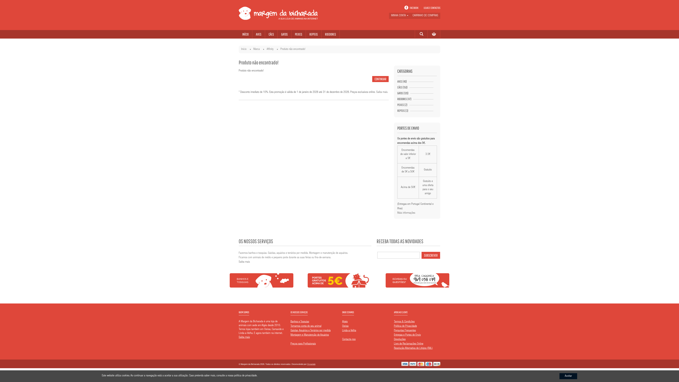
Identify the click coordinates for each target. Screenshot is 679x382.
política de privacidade (245, 375)
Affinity (270, 49)
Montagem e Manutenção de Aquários (310, 335)
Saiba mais (381, 92)
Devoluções (400, 339)
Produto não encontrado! (292, 49)
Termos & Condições (404, 321)
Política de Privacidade (405, 326)
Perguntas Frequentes (405, 330)
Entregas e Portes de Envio (407, 335)
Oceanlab (311, 364)
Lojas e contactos (432, 7)
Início (243, 49)
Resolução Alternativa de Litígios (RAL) (413, 348)
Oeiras (345, 326)
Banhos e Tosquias (300, 321)
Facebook (414, 7)
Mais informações (406, 213)
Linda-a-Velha (349, 330)
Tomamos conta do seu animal (306, 326)
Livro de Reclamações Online (408, 344)
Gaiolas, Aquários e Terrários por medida (311, 330)
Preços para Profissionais (303, 344)
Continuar (380, 79)
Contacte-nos (349, 339)
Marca (256, 49)
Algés (345, 321)
